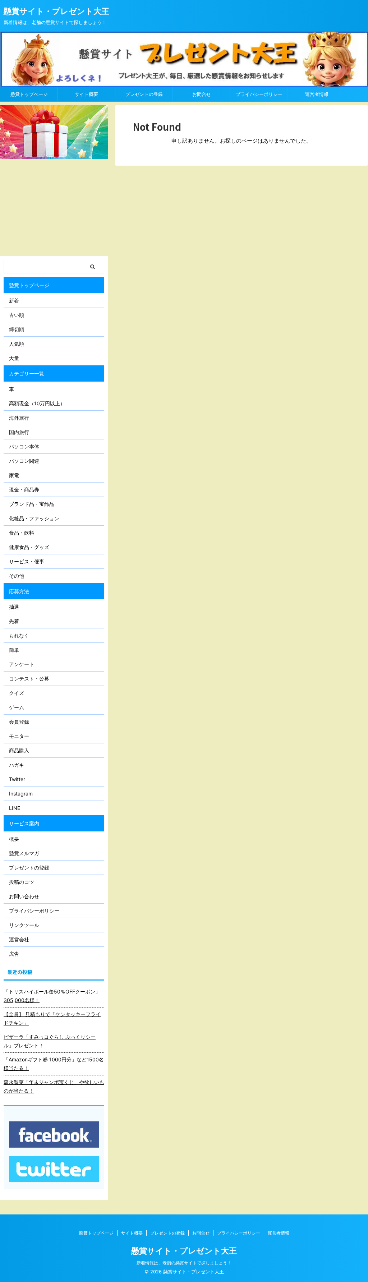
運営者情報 (316, 94)
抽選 (14, 607)
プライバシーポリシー (259, 94)
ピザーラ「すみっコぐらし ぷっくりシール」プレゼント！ (50, 1041)
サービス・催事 (26, 561)
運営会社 (19, 939)
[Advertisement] (54, 208)
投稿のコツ (21, 882)
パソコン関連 (24, 461)
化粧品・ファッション (34, 518)
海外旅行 (19, 418)
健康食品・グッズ (29, 547)
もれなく (19, 635)
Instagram (21, 793)
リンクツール (24, 925)
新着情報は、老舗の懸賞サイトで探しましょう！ (184, 1262)
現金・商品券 (24, 489)
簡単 (14, 650)
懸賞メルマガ (24, 853)
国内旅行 (19, 432)
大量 (14, 358)
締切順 (16, 329)
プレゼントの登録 (144, 94)
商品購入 (19, 750)
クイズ (16, 693)
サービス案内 (24, 823)
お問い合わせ (24, 896)
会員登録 (19, 722)
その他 (16, 576)
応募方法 (19, 591)
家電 (14, 475)
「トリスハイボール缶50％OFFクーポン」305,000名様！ (52, 995)
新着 (14, 301)
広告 (14, 954)
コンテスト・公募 (29, 678)
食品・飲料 (21, 533)
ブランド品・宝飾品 (31, 504)
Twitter (17, 779)
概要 (14, 839)
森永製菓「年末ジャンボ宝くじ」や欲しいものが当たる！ (54, 1086)
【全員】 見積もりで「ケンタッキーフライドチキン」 (52, 1018)
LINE (14, 808)
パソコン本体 (24, 446)
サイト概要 (86, 94)
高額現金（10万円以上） (37, 403)
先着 (14, 621)
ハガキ (16, 765)
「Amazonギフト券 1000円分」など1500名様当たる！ (54, 1063)
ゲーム (16, 707)
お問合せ (201, 94)
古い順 (16, 315)
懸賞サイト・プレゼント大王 (56, 11)
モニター (19, 736)
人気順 (16, 344)
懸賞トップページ (29, 94)
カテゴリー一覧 (26, 373)
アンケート (21, 664)
